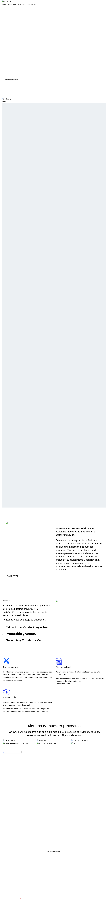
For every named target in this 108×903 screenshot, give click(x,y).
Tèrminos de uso (92, 757)
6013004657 (28, 762)
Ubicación (28, 753)
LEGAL (89, 753)
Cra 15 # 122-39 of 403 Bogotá (31, 757)
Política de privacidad (93, 760)
